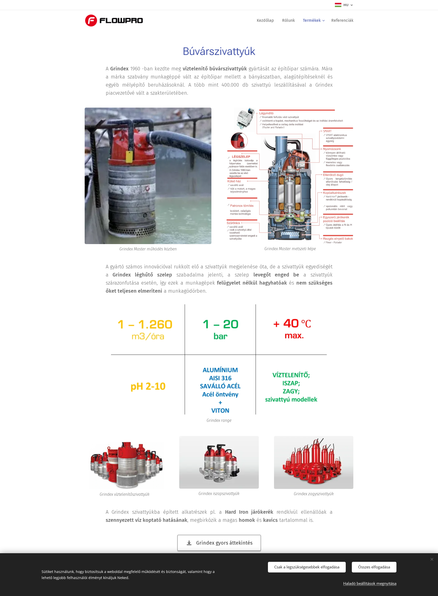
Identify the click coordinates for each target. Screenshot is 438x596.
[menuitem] (267, 20)
